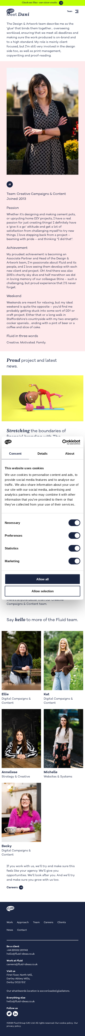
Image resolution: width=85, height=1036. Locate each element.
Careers (12, 887)
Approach (23, 922)
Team (36, 922)
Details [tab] (43, 453)
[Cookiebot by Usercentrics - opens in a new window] (62, 442)
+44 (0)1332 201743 (17, 950)
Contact (22, 930)
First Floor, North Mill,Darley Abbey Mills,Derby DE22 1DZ (20, 978)
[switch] (74, 535)
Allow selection (43, 591)
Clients (61, 922)
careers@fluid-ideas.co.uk (22, 964)
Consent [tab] (15, 453)
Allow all (42, 579)
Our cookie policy (64, 1023)
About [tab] (69, 453)
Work (10, 922)
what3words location (24, 991)
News (10, 930)
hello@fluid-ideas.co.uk (21, 953)
